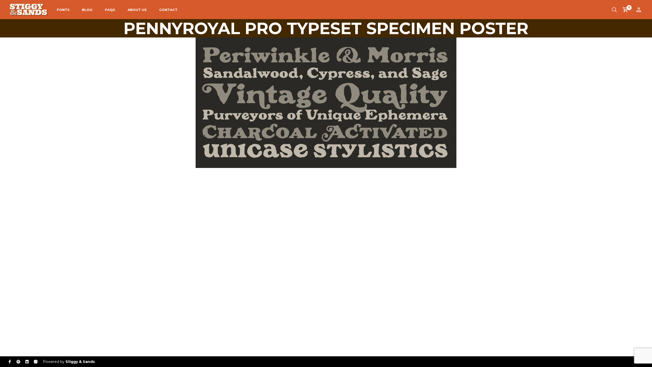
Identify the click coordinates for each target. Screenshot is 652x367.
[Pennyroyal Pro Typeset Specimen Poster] (326, 102)
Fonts (63, 10)
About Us (137, 10)
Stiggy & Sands (80, 361)
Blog (87, 10)
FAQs (110, 10)
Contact (168, 10)
